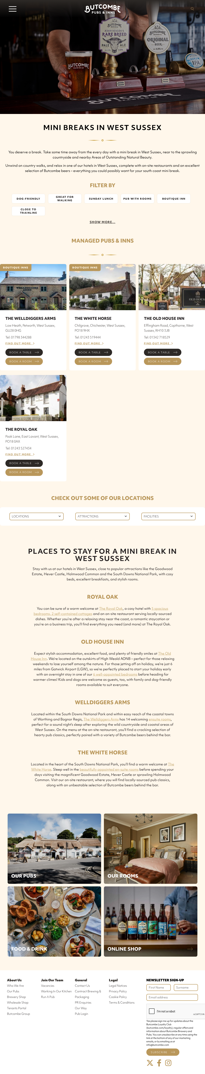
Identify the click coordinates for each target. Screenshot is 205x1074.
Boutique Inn (174, 198)
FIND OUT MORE (19, 343)
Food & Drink (29, 949)
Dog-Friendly (28, 198)
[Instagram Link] (168, 1063)
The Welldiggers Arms (101, 719)
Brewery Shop (16, 997)
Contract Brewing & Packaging (88, 994)
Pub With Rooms (137, 198)
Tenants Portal (16, 1008)
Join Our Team (52, 980)
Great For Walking (65, 198)
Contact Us (82, 986)
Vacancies (47, 986)
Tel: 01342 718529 (157, 337)
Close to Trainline (28, 211)
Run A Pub (48, 997)
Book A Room (20, 361)
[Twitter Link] (150, 1063)
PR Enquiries (83, 1003)
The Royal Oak (111, 608)
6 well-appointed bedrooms (115, 674)
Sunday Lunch (101, 198)
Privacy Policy (118, 991)
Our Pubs (23, 876)
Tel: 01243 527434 (18, 448)
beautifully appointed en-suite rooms (109, 769)
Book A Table (20, 352)
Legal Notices (118, 986)
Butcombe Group (18, 1014)
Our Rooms (123, 876)
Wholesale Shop (17, 1003)
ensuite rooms (160, 719)
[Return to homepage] (102, 9)
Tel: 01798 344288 (18, 337)
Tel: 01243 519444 (88, 337)
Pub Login (81, 1014)
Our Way (81, 1008)
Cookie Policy (118, 997)
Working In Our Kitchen (56, 991)
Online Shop (124, 949)
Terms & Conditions (122, 1003)
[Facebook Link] (159, 1063)
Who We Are (15, 986)
